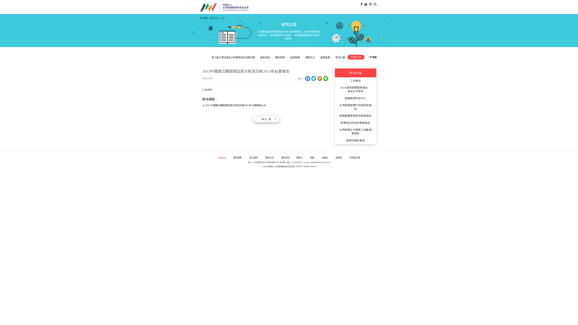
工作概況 (355, 80)
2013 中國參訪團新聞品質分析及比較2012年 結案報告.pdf (235, 105)
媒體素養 (325, 57)
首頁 (205, 18)
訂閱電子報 (354, 157)
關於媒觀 (237, 157)
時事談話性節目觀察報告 (355, 122)
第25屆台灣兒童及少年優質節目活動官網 (233, 57)
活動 (312, 157)
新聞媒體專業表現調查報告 (355, 115)
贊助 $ (299, 157)
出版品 (325, 157)
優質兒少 (310, 57)
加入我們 (253, 157)
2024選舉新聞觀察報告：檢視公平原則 (355, 89)
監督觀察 (295, 57)
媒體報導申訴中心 (355, 98)
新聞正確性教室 (355, 140)
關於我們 (280, 57)
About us (222, 157)
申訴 (374, 57)
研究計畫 (340, 57)
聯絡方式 (269, 157)
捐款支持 (356, 57)
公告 (223, 18)
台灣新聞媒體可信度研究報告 (355, 107)
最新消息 (214, 18)
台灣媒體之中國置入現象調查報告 (355, 131)
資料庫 (339, 157)
